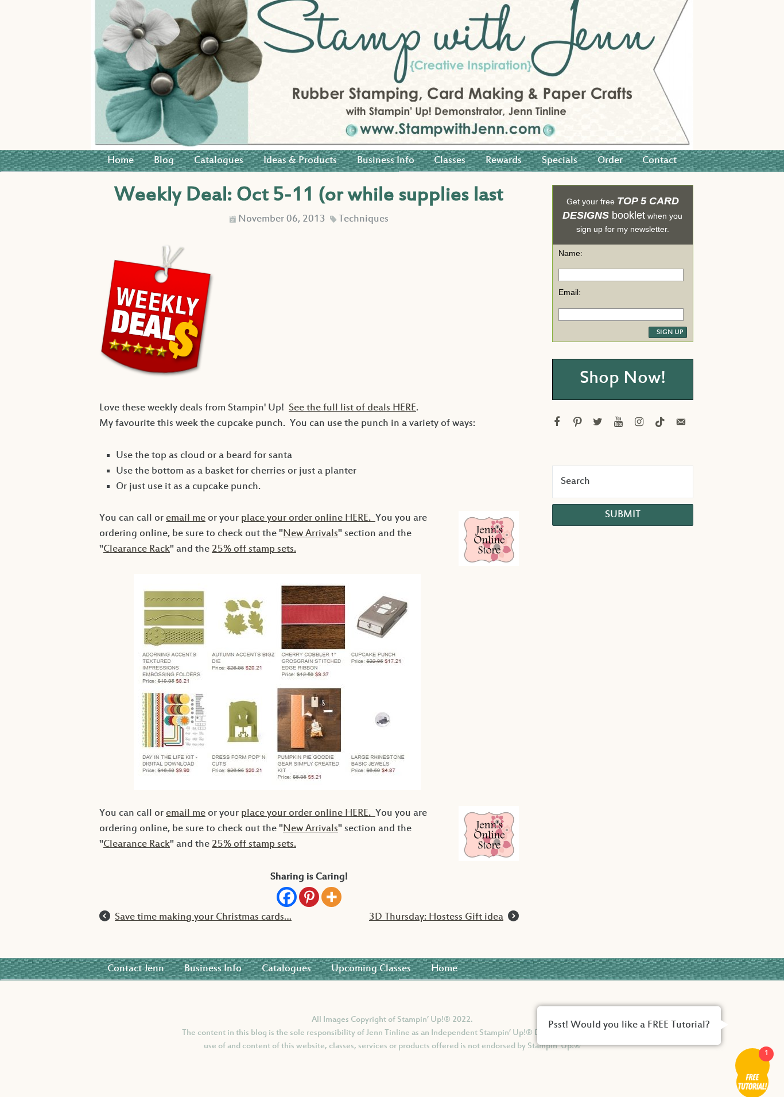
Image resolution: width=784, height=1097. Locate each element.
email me (185, 518)
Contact (659, 160)
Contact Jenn (135, 969)
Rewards (504, 160)
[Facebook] (287, 897)
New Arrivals (310, 534)
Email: (569, 292)
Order (610, 160)
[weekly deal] (157, 376)
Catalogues (218, 160)
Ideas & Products (300, 160)
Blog (164, 160)
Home (120, 160)
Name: (570, 253)
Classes (449, 160)
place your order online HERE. (308, 518)
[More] (331, 897)
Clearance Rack (136, 549)
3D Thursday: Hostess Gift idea (436, 917)
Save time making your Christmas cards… (203, 917)
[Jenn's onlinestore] (487, 543)
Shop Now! (623, 379)
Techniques (364, 219)
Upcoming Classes (371, 969)
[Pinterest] (309, 897)
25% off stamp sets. (254, 549)
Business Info (385, 160)
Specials (559, 160)
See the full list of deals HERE (352, 408)
